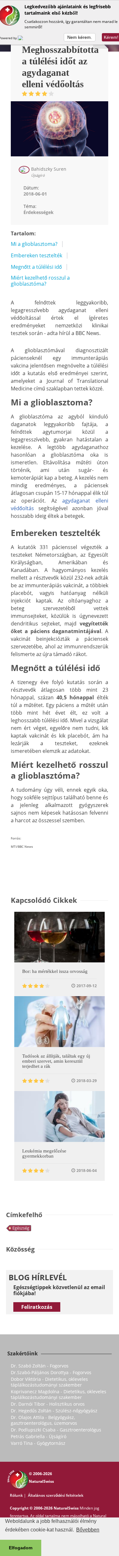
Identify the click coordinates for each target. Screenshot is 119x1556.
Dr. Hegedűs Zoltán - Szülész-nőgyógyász (54, 1411)
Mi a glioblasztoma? (34, 243)
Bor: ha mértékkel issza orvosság (55, 971)
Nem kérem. (79, 37)
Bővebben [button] (87, 1529)
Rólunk (16, 1495)
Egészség (20, 1228)
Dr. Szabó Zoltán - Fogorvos (40, 1366)
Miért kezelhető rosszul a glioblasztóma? (40, 280)
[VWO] (24, 38)
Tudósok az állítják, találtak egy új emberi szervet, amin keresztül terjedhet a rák (56, 1061)
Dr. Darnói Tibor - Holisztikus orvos (48, 1404)
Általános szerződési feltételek (55, 1495)
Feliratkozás (36, 1306)
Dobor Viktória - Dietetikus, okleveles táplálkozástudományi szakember (49, 1382)
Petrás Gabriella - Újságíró (38, 1436)
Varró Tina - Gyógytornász (38, 1443)
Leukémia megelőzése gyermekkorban (44, 1153)
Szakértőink (22, 1353)
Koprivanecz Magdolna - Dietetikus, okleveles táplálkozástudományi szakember (58, 1394)
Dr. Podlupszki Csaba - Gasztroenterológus (56, 1430)
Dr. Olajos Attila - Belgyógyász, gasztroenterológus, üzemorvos (44, 1420)
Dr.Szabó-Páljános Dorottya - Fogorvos (51, 1372)
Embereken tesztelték (36, 255)
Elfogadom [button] (20, 1547)
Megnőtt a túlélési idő (36, 266)
